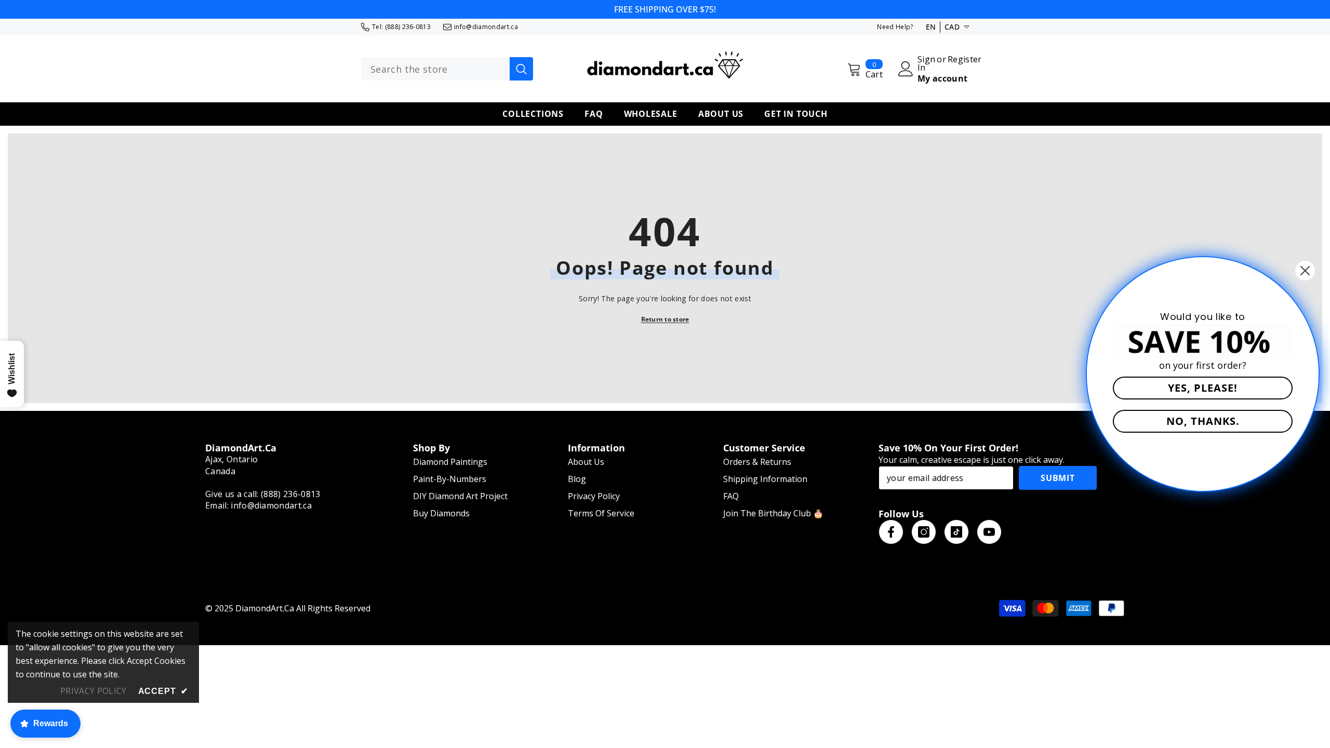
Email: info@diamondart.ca (258, 505)
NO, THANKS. (1203, 421)
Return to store (665, 319)
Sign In (926, 63)
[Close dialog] (1305, 270)
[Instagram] (923, 531)
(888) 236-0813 (408, 26)
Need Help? (895, 26)
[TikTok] (956, 531)
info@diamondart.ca (486, 26)
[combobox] (435, 69)
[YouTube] (989, 531)
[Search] (447, 69)
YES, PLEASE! (1203, 388)
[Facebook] (891, 531)
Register (965, 60)
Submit (1058, 478)
